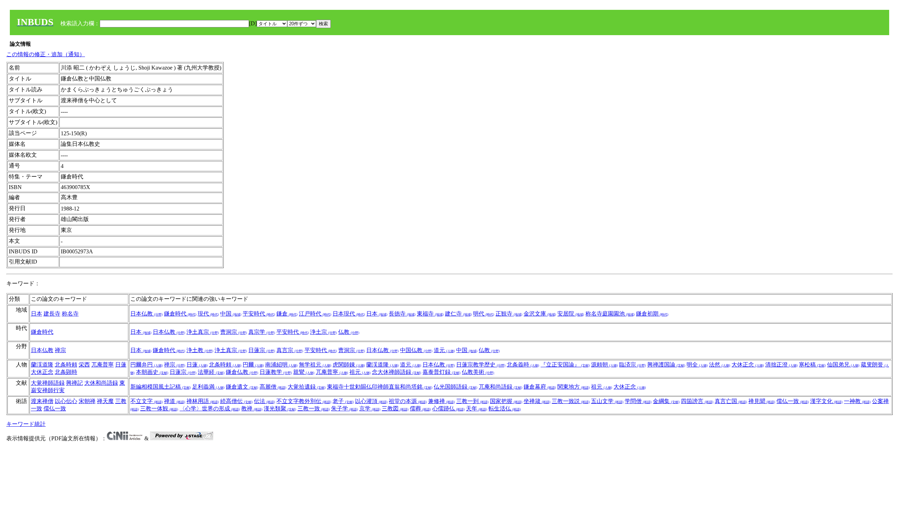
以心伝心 (66, 401)
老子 (343, 401)
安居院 (570, 314)
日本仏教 (146, 314)
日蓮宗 (261, 350)
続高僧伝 (236, 401)
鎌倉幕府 (540, 387)
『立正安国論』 (565, 365)
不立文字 (146, 401)
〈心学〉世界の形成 (209, 408)
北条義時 (523, 365)
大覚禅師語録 (48, 383)
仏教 (348, 332)
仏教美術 (478, 372)
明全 (697, 365)
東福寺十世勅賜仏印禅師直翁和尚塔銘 (379, 387)
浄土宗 (323, 332)
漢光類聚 (280, 408)
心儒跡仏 (448, 408)
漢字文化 (826, 401)
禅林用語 (202, 401)
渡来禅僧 (42, 401)
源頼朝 (604, 365)
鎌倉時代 (180, 314)
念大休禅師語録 (396, 372)
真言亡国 (731, 401)
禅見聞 (761, 401)
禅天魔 (105, 401)
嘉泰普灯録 (441, 372)
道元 (444, 350)
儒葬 (420, 408)
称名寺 (70, 314)
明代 (483, 314)
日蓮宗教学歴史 (480, 365)
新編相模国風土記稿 (160, 387)
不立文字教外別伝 (303, 401)
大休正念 (42, 372)
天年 (476, 408)
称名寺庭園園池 (610, 314)
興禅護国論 (666, 365)
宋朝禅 (87, 401)
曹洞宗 (233, 332)
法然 (719, 365)
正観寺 (509, 314)
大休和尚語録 (101, 383)
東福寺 (430, 314)
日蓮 (120, 365)
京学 (369, 408)
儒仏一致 (55, 408)
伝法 (264, 401)
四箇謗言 (697, 401)
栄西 (84, 365)
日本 (36, 314)
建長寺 (52, 314)
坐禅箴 (537, 401)
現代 (208, 314)
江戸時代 (315, 314)
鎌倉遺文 (242, 387)
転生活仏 (504, 408)
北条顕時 (66, 372)
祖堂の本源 (408, 401)
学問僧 (638, 401)
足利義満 (208, 387)
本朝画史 (152, 372)
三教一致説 (571, 401)
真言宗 (289, 350)
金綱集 (666, 401)
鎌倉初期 (652, 314)
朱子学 (344, 408)
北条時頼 (66, 365)
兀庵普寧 (102, 365)
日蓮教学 (276, 372)
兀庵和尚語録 (500, 387)
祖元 (359, 372)
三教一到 (472, 401)
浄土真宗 (202, 332)
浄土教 (199, 350)
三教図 (395, 408)
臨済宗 (632, 365)
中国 (230, 314)
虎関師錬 (349, 365)
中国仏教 (416, 350)
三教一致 (313, 408)
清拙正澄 (781, 365)
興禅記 (74, 383)
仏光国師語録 (455, 387)
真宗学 (261, 332)
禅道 (174, 401)
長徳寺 (402, 314)
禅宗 (60, 350)
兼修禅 (441, 401)
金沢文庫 (540, 314)
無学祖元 (315, 365)
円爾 (253, 365)
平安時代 (259, 314)
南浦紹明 (281, 365)
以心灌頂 (371, 401)
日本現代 (349, 314)
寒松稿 (812, 365)
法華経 (211, 372)
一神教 (857, 401)
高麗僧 (273, 387)
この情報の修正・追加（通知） (45, 54)
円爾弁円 (146, 365)
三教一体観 (159, 408)
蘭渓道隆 (42, 365)
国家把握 (506, 401)
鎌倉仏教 (242, 372)
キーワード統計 (26, 424)
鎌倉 (286, 314)
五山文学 (607, 401)
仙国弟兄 (843, 365)
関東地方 (573, 387)
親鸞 (303, 372)
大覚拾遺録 (307, 387)
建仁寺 (458, 314)
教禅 (251, 408)
